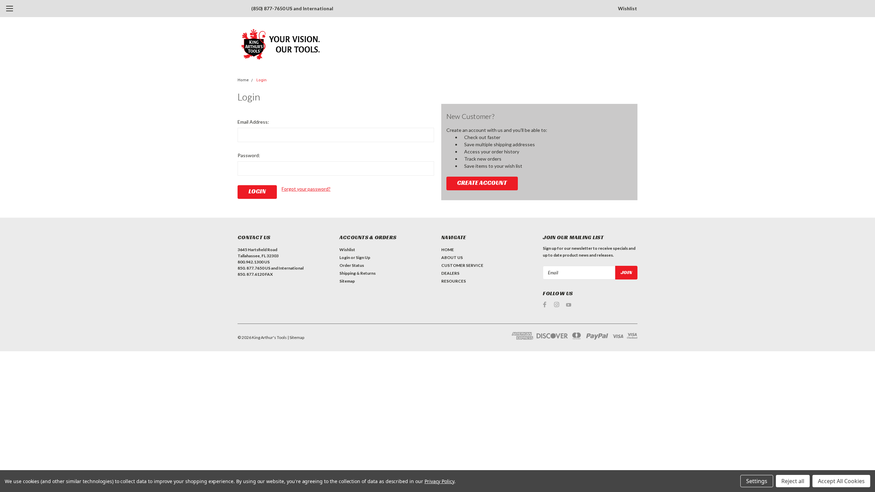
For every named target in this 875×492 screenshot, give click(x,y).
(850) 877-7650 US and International (292, 8)
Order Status (351, 265)
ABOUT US (452, 257)
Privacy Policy (439, 481)
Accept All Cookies (841, 481)
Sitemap (347, 281)
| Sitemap (295, 337)
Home (243, 80)
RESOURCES (453, 281)
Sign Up (363, 257)
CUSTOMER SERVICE (462, 265)
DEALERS (450, 273)
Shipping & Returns (357, 273)
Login (261, 80)
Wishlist (627, 8)
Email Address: (253, 122)
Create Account (482, 183)
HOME (447, 249)
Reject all (792, 481)
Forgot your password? (306, 189)
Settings (756, 481)
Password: (249, 155)
